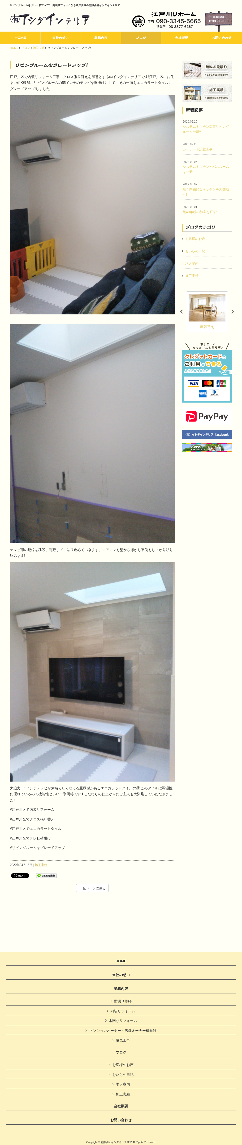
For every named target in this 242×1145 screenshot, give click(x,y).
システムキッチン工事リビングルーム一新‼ (206, 126)
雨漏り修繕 (123, 1001)
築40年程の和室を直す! (200, 209)
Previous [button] (181, 311)
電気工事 (123, 1040)
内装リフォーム (122, 1011)
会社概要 (121, 1106)
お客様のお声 (195, 239)
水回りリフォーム (123, 1021)
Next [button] (232, 311)
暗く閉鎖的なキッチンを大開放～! (206, 189)
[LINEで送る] (46, 875)
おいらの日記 (195, 251)
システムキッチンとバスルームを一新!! (206, 167)
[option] (207, 312)
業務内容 (121, 989)
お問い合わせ (121, 1120)
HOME (14, 47)
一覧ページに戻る (92, 888)
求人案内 (192, 263)
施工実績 (38, 47)
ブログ (26, 47)
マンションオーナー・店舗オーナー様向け (122, 1031)
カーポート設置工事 (197, 147)
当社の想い (121, 975)
